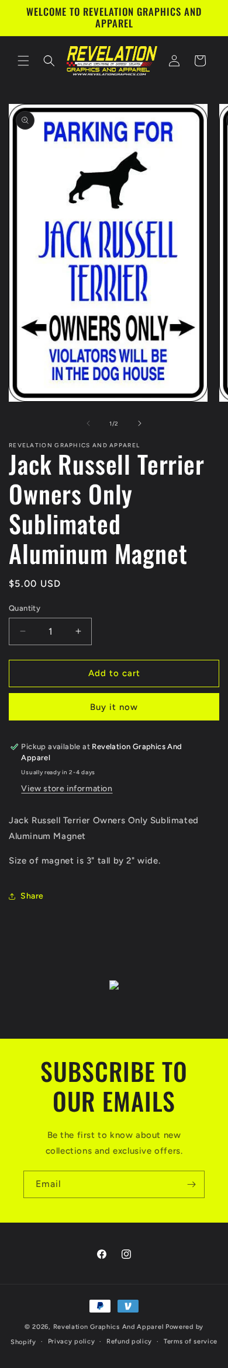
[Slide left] (88, 423)
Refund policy (129, 1341)
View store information (66, 788)
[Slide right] (140, 423)
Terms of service (190, 1341)
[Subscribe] (191, 1184)
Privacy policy (71, 1341)
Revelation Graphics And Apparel (108, 1327)
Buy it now (114, 707)
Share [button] (32, 896)
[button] (23, 61)
